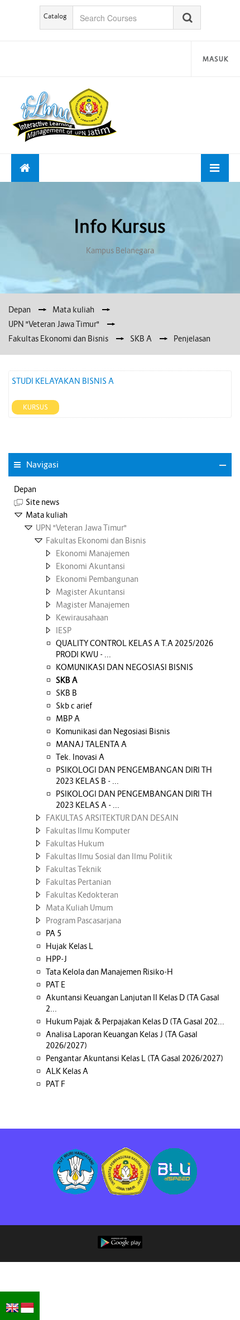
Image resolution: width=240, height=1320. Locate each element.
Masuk (216, 59)
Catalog (55, 16)
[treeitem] (120, 489)
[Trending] (25, 168)
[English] (12, 1304)
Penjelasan (192, 339)
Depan (25, 489)
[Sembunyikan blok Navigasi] (222, 465)
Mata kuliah (47, 515)
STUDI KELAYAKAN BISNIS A (63, 381)
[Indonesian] (27, 1304)
